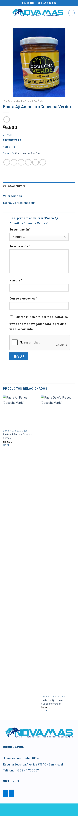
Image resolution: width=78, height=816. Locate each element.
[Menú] (5, 13)
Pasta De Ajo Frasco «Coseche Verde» (52, 701)
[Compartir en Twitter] (21, 162)
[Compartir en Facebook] (14, 162)
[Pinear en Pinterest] (35, 162)
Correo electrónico (23, 298)
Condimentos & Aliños (28, 100)
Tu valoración (19, 246)
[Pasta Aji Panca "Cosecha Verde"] (20, 411)
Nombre (15, 280)
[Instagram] (11, 793)
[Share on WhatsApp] (6, 162)
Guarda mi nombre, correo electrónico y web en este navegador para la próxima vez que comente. (38, 323)
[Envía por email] (28, 162)
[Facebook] (5, 793)
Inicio (6, 100)
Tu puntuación (19, 229)
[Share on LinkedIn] (42, 162)
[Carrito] (71, 13)
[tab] (39, 186)
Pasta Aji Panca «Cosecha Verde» (18, 436)
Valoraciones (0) (14, 186)
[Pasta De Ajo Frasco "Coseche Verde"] (58, 544)
